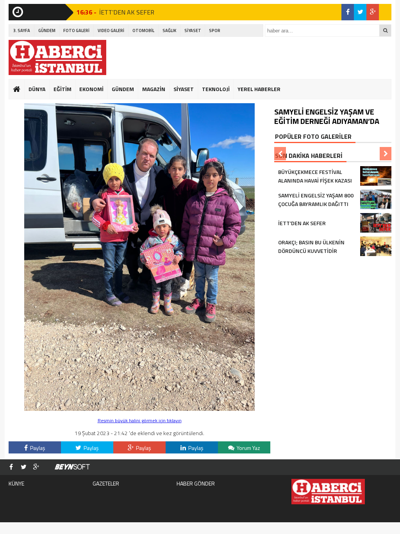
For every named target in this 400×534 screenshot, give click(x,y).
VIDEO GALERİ (111, 30)
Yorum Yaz (248, 448)
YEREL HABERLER (259, 89)
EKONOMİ (91, 89)
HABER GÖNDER (196, 483)
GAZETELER (106, 483)
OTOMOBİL (143, 30)
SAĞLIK (169, 30)
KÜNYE (16, 483)
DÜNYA (37, 89)
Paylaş (37, 448)
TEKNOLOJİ (216, 89)
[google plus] (372, 12)
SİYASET (192, 30)
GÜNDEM (46, 30)
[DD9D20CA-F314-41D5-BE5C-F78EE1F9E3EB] (139, 409)
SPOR (214, 30)
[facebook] (347, 12)
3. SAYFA (21, 30)
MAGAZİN (153, 89)
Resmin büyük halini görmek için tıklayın (140, 420)
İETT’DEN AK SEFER (126, 12)
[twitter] (360, 12)
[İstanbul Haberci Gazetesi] (57, 57)
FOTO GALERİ (76, 30)
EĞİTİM (62, 89)
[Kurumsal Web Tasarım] (72, 467)
